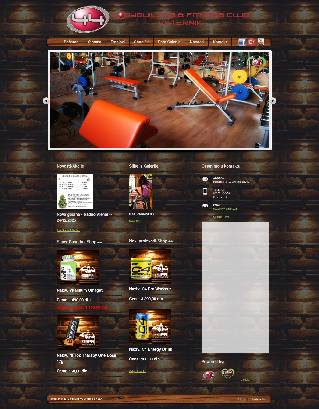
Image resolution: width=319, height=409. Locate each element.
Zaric (101, 398)
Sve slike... (135, 221)
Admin (241, 399)
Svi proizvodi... (137, 371)
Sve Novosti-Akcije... (68, 230)
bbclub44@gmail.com (225, 208)
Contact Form (221, 216)
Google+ (246, 379)
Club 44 (169, 16)
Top (264, 399)
